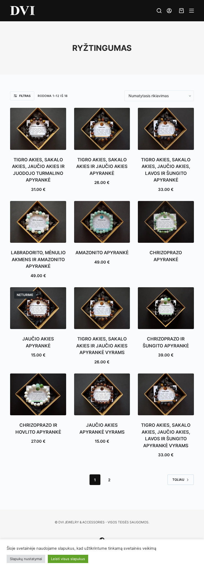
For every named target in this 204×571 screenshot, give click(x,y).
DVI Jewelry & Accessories (81, 522)
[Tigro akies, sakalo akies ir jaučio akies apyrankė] (102, 129)
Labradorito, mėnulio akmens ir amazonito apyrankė (38, 259)
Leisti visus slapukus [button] (68, 559)
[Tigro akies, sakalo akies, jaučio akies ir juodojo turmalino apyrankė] (38, 129)
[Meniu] (191, 10)
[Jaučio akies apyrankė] (38, 308)
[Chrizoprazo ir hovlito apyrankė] (38, 394)
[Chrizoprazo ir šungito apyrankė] (166, 308)
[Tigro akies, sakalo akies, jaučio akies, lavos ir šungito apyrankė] (166, 129)
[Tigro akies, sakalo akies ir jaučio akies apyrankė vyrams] (102, 308)
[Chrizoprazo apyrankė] (166, 222)
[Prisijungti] (169, 10)
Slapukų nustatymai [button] (26, 559)
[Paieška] (159, 10)
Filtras (25, 96)
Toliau (178, 480)
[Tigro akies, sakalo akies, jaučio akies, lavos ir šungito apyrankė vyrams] (166, 394)
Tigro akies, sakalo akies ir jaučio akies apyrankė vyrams (102, 345)
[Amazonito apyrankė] (102, 222)
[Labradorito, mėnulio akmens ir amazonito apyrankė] (38, 222)
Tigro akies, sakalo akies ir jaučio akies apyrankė (102, 166)
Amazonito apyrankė (102, 252)
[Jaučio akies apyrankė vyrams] (102, 394)
